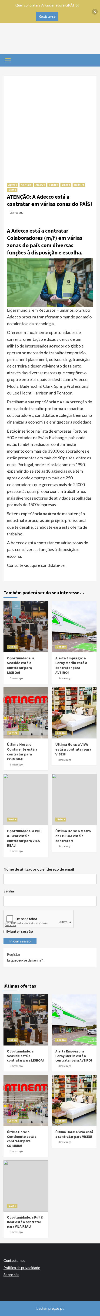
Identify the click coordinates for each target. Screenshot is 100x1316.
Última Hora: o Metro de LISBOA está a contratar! (73, 835)
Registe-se (47, 16)
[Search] (91, 60)
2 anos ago (16, 212)
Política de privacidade (21, 1267)
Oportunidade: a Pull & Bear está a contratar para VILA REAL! (24, 838)
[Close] (95, 12)
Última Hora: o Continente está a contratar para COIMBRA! (22, 751)
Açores (12, 184)
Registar (13, 954)
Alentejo (26, 184)
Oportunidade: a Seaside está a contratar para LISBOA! (20, 665)
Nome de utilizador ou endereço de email (38, 869)
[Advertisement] (50, 126)
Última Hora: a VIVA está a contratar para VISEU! (73, 749)
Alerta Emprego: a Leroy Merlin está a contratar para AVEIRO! (71, 665)
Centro (53, 184)
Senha (8, 891)
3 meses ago (16, 678)
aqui (33, 565)
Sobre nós (11, 1274)
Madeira (79, 184)
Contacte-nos (14, 1260)
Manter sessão (20, 931)
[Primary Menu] (8, 59)
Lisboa (66, 184)
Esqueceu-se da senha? (25, 960)
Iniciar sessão (20, 941)
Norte (12, 189)
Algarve (40, 184)
